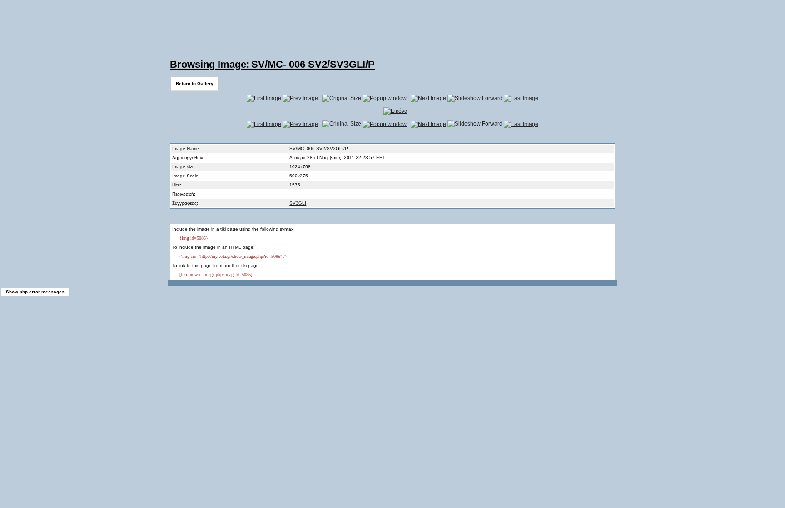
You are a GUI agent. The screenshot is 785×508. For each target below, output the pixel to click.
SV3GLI (297, 203)
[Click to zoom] (395, 111)
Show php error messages (35, 291)
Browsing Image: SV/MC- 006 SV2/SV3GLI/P (272, 64)
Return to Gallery (195, 83)
